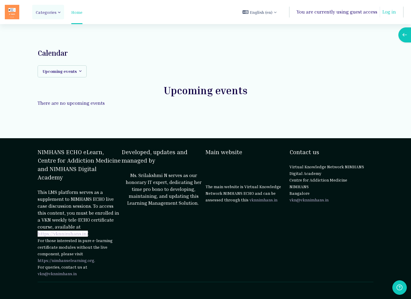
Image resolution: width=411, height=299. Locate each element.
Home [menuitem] (76, 12)
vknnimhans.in (263, 199)
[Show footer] (399, 287)
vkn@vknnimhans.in (57, 273)
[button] (259, 12)
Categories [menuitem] (46, 12)
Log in (389, 12)
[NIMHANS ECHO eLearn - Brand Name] (12, 12)
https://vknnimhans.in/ (63, 234)
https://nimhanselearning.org (66, 260)
